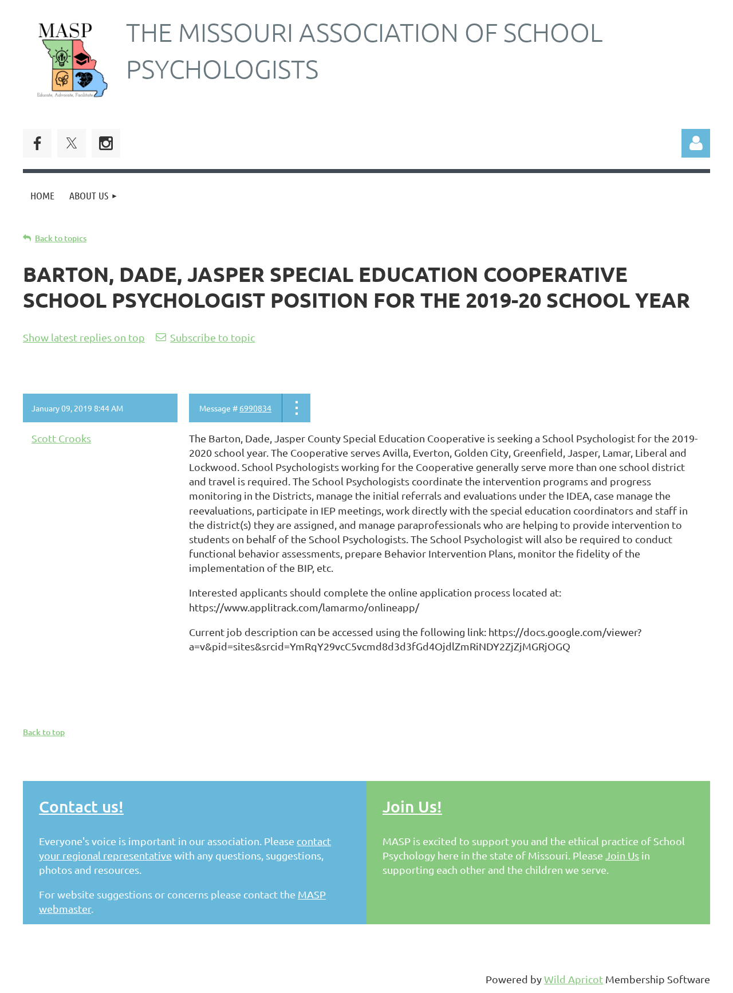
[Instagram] (106, 143)
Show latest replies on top (84, 337)
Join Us (622, 855)
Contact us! (81, 806)
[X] (71, 143)
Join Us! (412, 806)
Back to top (44, 732)
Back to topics (60, 238)
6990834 (255, 408)
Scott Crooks (61, 438)
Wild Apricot (573, 979)
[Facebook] (37, 143)
